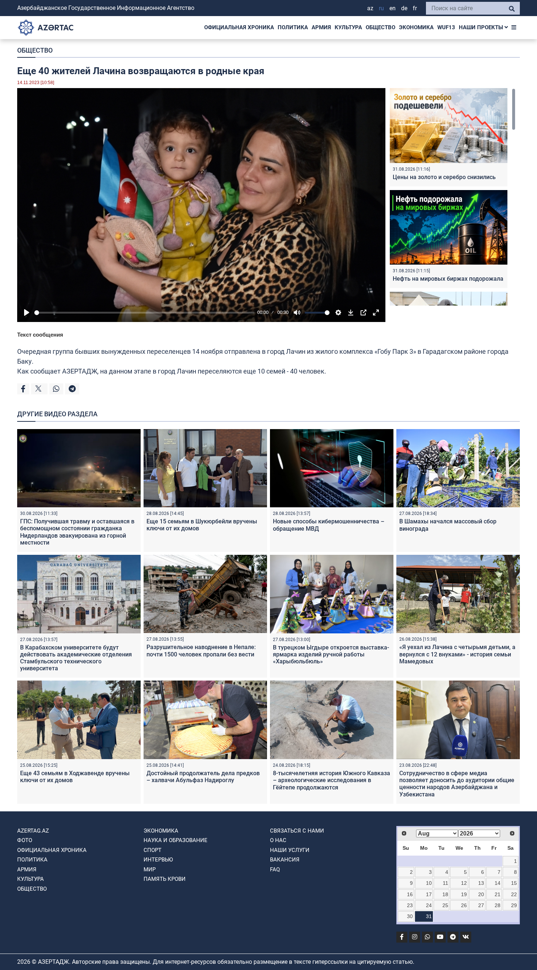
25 (445, 905)
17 (429, 894)
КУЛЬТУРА (348, 27)
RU (381, 8)
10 (429, 883)
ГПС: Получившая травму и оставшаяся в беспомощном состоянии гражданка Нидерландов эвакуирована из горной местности (77, 532)
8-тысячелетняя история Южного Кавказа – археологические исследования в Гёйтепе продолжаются (331, 780)
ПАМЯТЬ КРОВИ (165, 879)
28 (497, 905)
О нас (278, 840)
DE (404, 8)
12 (464, 883)
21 (497, 894)
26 (464, 905)
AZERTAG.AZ (33, 830)
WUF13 (446, 27)
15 (514, 883)
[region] (452, 197)
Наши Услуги (289, 850)
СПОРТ (152, 850)
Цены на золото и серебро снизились (444, 177)
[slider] (144, 312)
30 (410, 916)
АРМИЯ (321, 27)
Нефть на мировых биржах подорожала (448, 278)
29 (514, 905)
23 (410, 905)
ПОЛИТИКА (293, 27)
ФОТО (24, 840)
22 (514, 894)
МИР (150, 869)
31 (429, 916)
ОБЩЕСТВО (380, 27)
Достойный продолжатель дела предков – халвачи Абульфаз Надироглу (203, 777)
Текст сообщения (40, 334)
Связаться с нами (297, 830)
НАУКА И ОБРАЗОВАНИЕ (175, 840)
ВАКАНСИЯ (285, 859)
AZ (370, 8)
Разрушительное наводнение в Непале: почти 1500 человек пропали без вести (201, 651)
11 (445, 883)
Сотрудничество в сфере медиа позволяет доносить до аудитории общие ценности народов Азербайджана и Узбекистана (456, 784)
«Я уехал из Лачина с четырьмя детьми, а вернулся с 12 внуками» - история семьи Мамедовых (457, 654)
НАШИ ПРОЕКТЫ (481, 27)
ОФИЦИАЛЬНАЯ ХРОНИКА (239, 27)
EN (392, 8)
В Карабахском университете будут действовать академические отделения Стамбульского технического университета (76, 658)
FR (415, 8)
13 (481, 883)
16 (410, 894)
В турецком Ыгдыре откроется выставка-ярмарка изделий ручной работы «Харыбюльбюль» (331, 654)
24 (429, 905)
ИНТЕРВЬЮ (158, 859)
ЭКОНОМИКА (416, 27)
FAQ (275, 869)
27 (481, 905)
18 (445, 894)
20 (481, 894)
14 (497, 883)
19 (464, 894)
